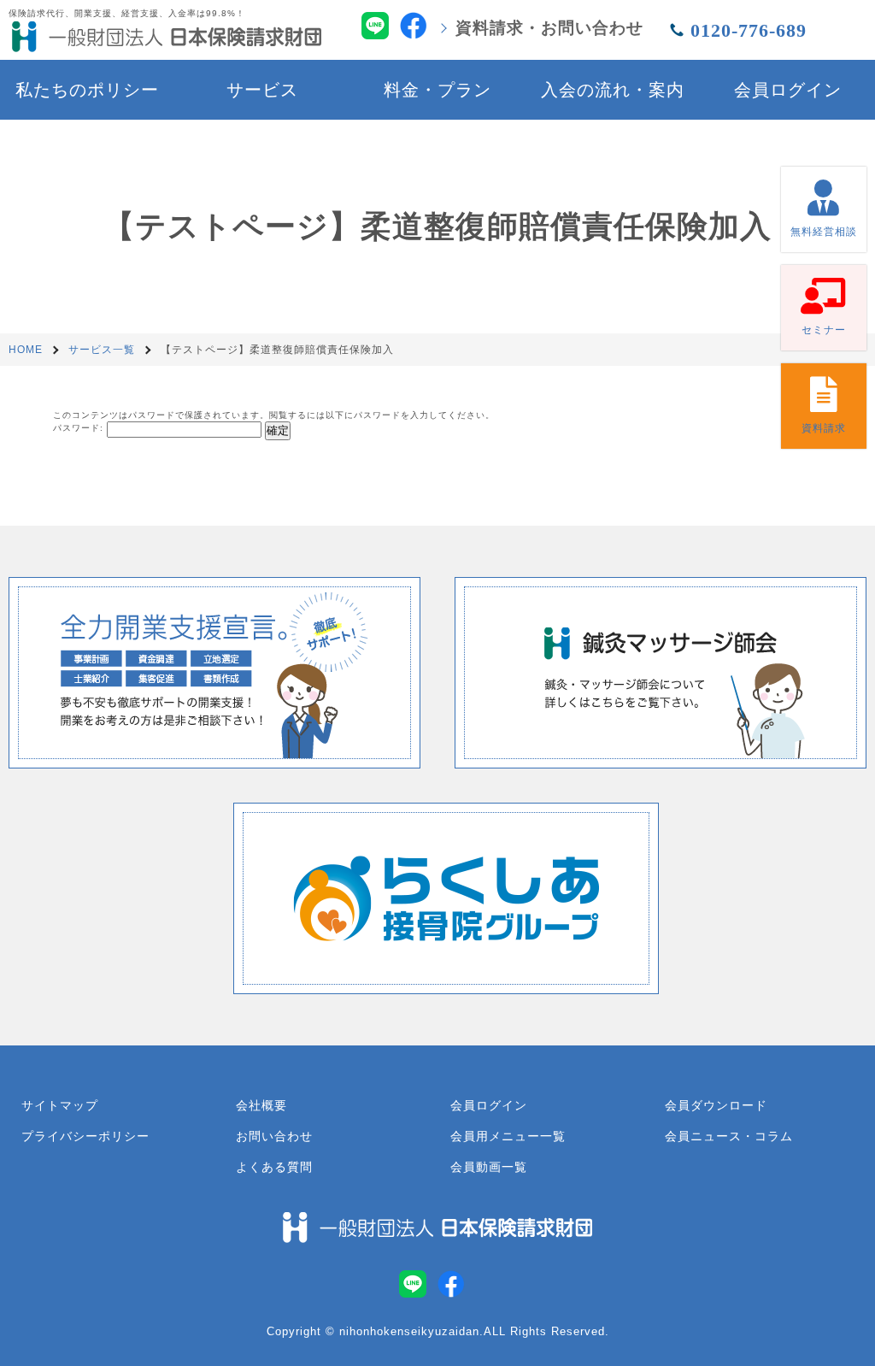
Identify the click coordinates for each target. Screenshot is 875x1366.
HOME (26, 350)
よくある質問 (274, 1167)
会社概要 (261, 1105)
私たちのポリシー (87, 89)
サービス (262, 89)
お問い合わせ (274, 1136)
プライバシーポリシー (85, 1136)
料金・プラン (437, 89)
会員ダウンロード (716, 1105)
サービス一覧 (101, 350)
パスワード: (80, 428)
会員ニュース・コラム (729, 1136)
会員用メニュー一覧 (508, 1136)
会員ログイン (788, 89)
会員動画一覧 (488, 1167)
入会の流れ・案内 (612, 89)
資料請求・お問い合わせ (549, 28)
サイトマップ (59, 1105)
